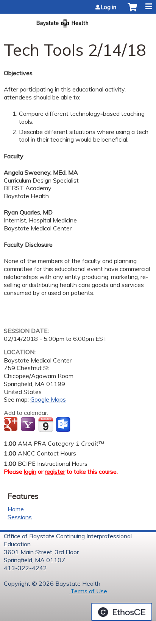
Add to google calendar (11, 424)
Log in (108, 7)
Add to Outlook (64, 424)
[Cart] (132, 11)
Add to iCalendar (45, 424)
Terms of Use (88, 591)
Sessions (20, 517)
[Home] (78, 21)
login (30, 471)
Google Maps (48, 399)
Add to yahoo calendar (28, 424)
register (55, 471)
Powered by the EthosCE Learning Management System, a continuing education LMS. (121, 612)
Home (16, 509)
